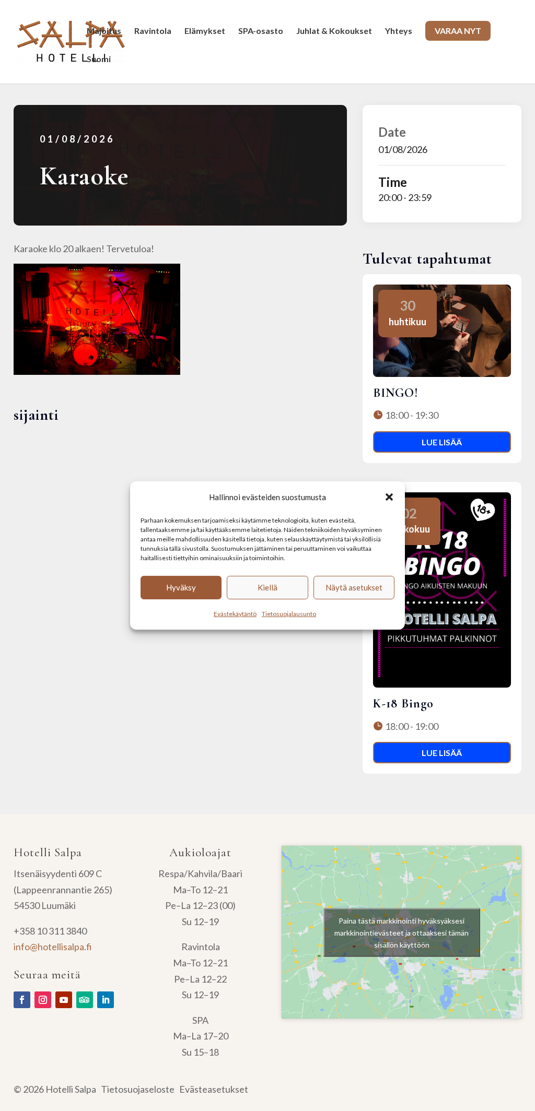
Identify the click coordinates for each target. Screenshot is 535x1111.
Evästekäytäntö (235, 614)
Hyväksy (181, 587)
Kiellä (267, 587)
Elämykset (204, 31)
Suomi (99, 59)
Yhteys (398, 31)
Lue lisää (442, 442)
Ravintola (152, 31)
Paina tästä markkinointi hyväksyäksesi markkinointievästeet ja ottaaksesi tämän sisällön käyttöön (401, 932)
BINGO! (395, 392)
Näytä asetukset (353, 587)
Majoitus (104, 31)
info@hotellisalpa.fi (53, 946)
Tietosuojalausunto (289, 614)
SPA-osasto (260, 31)
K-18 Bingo (403, 703)
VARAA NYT (458, 31)
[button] (389, 497)
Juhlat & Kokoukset (334, 31)
